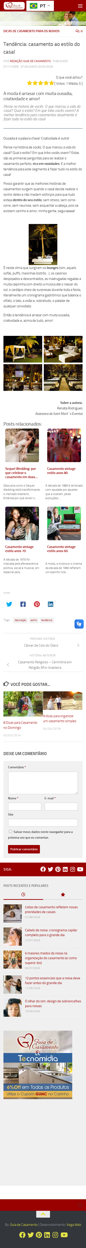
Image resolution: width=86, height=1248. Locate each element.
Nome (13, 798)
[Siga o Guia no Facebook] (43, 869)
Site (10, 814)
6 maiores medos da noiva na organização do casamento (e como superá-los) (51, 958)
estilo (34, 620)
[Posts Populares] (63, 895)
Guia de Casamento (24, 1225)
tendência (46, 620)
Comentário (17, 767)
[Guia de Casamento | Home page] (18, 6)
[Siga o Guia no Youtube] (80, 869)
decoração (20, 620)
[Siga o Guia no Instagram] (72, 869)
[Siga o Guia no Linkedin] (65, 869)
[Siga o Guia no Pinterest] (58, 869)
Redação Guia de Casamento (30, 61)
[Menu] (80, 5)
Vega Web (74, 1225)
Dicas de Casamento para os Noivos (31, 31)
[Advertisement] (43, 1144)
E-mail (50, 798)
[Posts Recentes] (23, 895)
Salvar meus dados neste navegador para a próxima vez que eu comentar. (40, 835)
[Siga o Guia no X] (50, 869)
